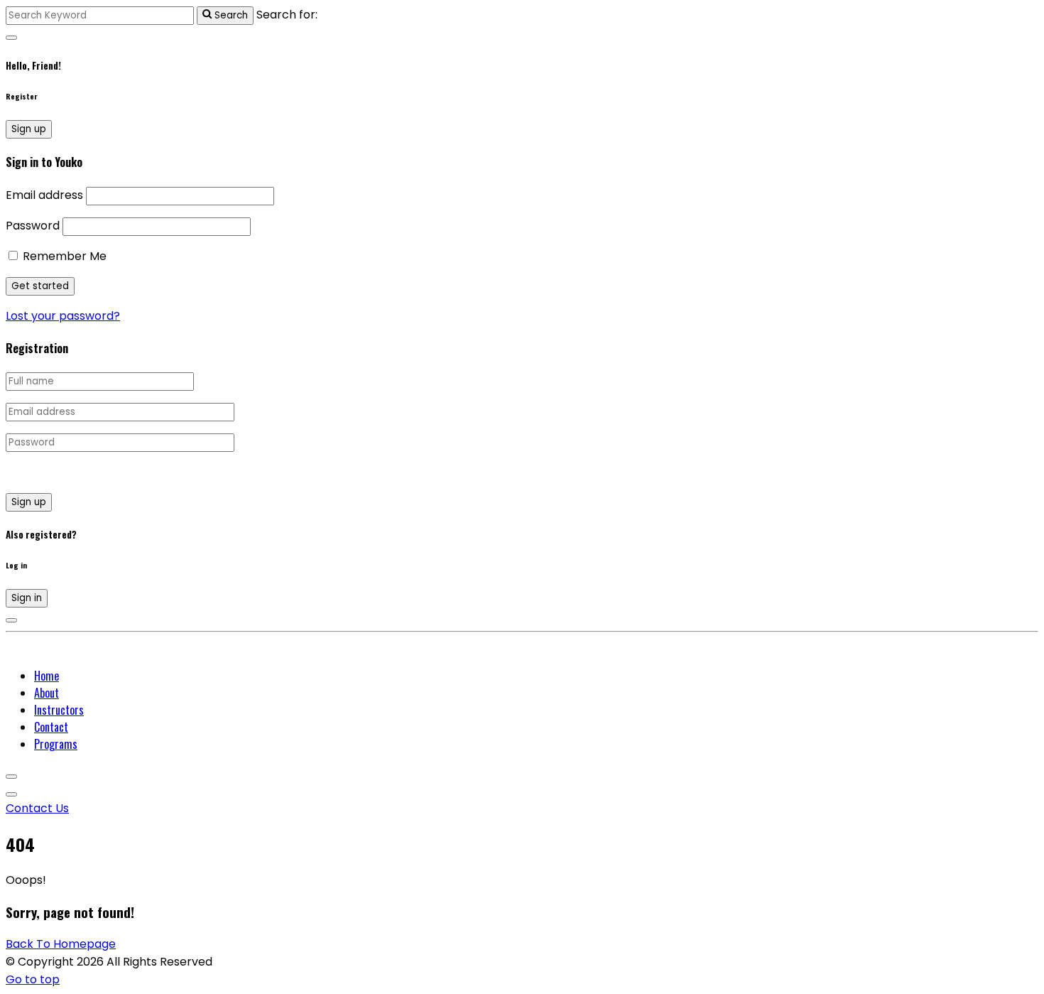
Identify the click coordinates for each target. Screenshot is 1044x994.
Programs (55, 743)
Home (46, 675)
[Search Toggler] (11, 38)
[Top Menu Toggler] (11, 794)
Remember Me (63, 256)
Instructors (59, 709)
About (46, 692)
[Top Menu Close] (11, 776)
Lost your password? (63, 316)
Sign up (28, 129)
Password (33, 225)
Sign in (26, 598)
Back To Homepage (61, 944)
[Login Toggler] (11, 620)
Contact (51, 726)
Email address (44, 195)
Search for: (286, 14)
